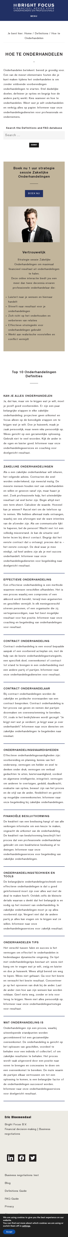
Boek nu (34, 193)
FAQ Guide (12, 1199)
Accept (9, 1232)
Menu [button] (34, 16)
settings (26, 1226)
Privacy (9, 1206)
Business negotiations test (22, 1175)
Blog (8, 1183)
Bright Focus (34, 7)
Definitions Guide (16, 1191)
